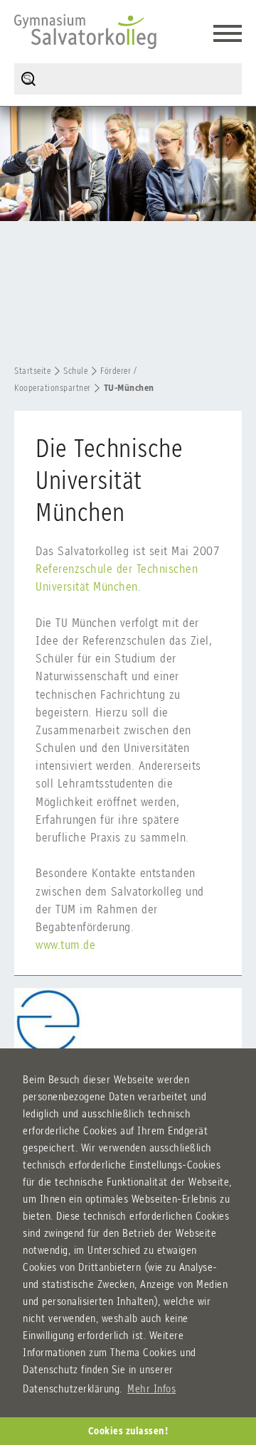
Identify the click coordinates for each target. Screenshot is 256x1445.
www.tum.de (65, 944)
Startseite (32, 370)
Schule (75, 370)
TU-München (129, 387)
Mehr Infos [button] (151, 1388)
